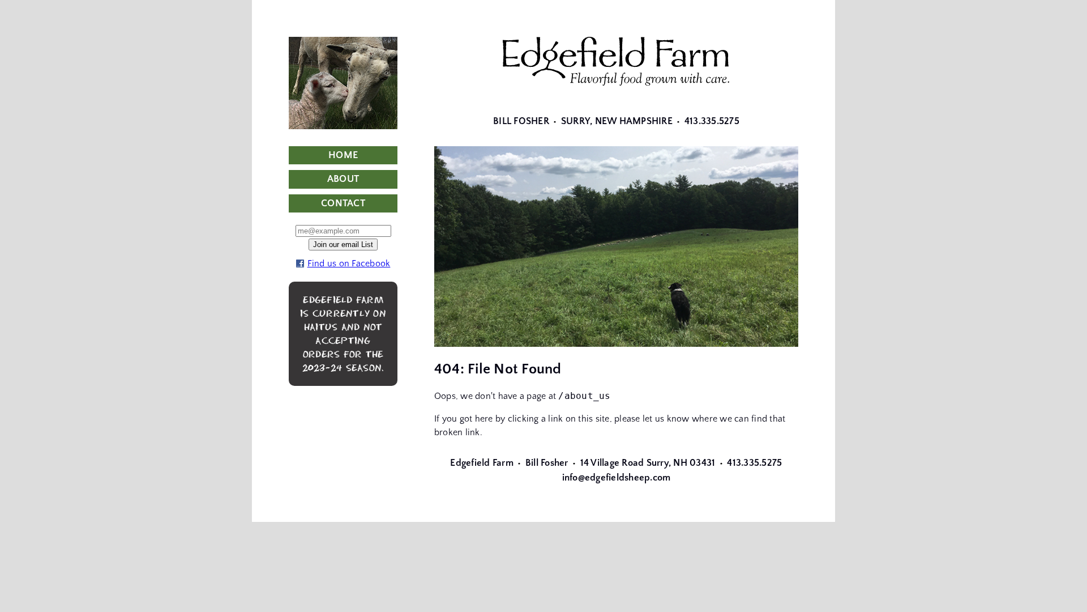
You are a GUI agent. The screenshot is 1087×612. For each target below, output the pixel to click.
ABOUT (343, 179)
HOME (343, 155)
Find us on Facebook (349, 263)
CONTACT (343, 203)
